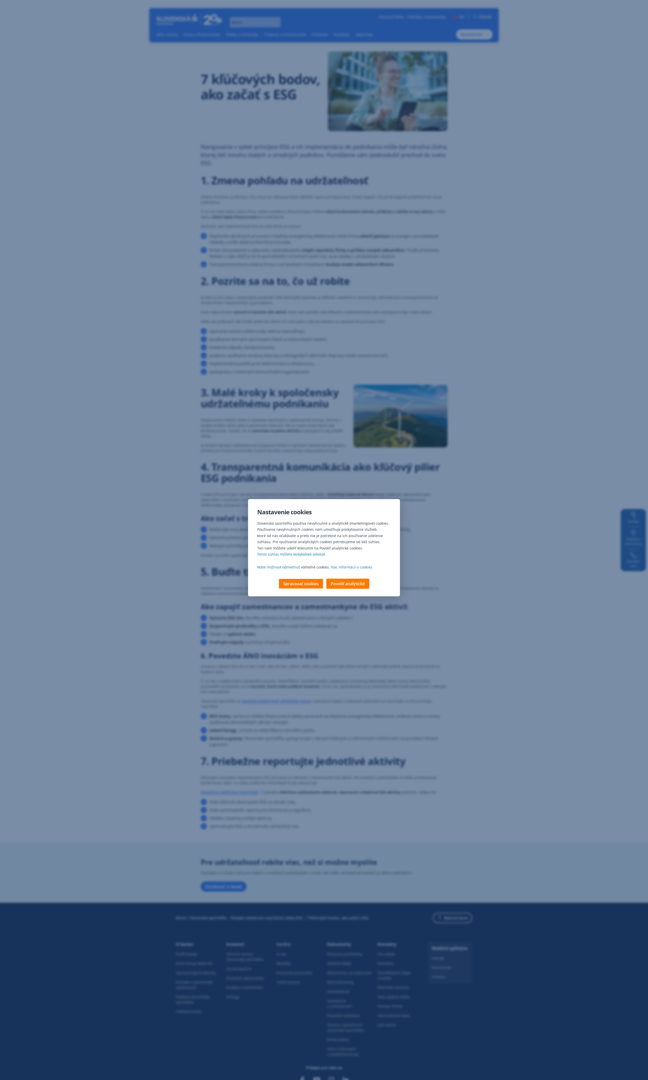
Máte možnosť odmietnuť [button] (278, 567)
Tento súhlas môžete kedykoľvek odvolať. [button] (291, 554)
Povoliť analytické (348, 583)
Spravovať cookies (301, 583)
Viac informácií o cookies (351, 567)
